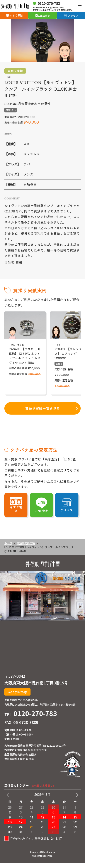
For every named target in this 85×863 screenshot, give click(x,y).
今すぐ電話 (16, 15)
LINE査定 (44, 15)
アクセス (73, 15)
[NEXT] (76, 794)
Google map (17, 691)
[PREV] (8, 794)
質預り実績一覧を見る (42, 408)
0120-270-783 (35, 713)
